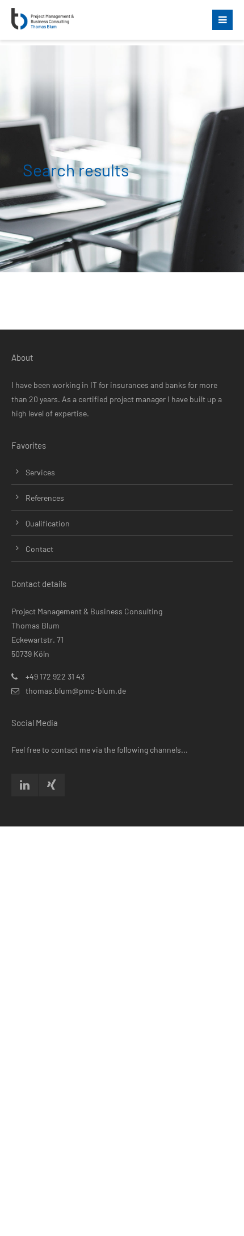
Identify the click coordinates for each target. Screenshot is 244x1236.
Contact (39, 549)
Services (40, 472)
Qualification (48, 523)
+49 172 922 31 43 (55, 676)
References (45, 498)
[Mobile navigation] (222, 20)
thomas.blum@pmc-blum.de (76, 690)
